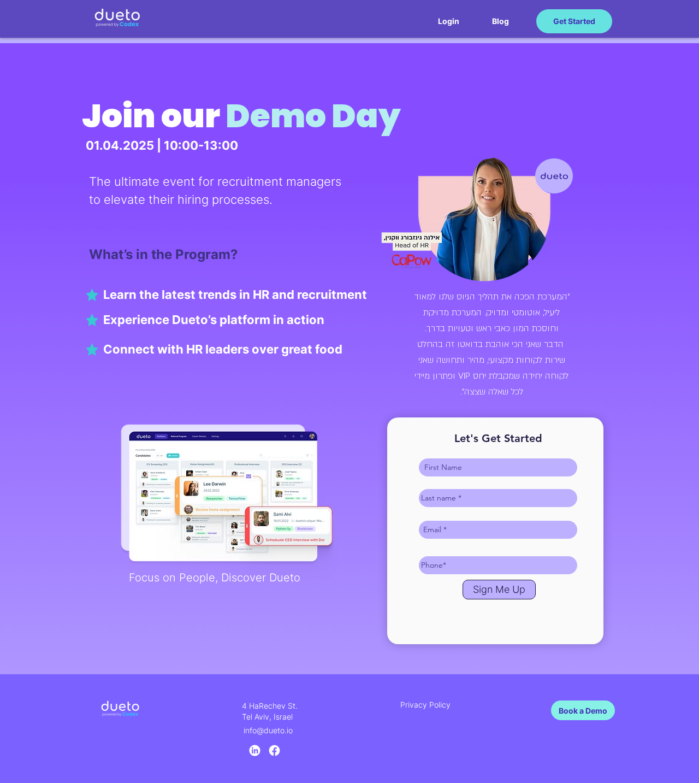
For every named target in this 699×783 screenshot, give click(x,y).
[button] (449, 21)
